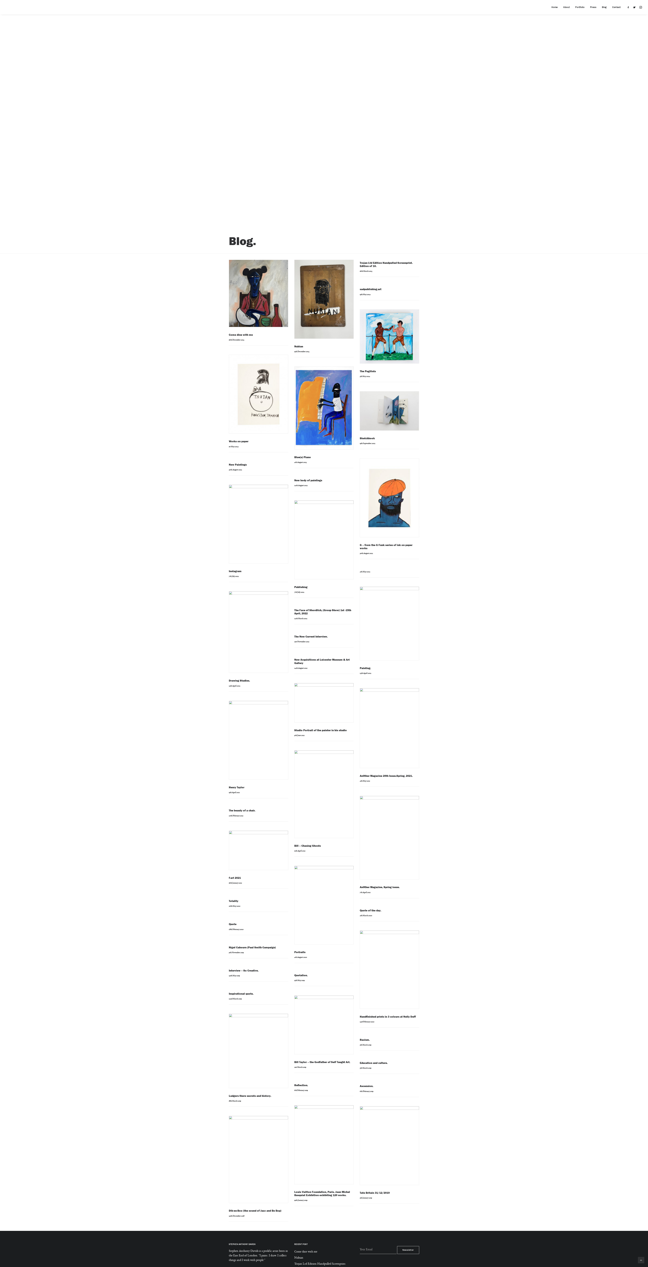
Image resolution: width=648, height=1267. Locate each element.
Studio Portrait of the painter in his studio (320, 730)
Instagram (235, 571)
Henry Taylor (236, 787)
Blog (604, 7)
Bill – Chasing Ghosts (307, 845)
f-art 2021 (235, 877)
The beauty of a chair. (242, 810)
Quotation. (301, 975)
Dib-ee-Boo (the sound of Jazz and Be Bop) (255, 1210)
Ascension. (366, 1086)
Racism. (365, 1039)
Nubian (298, 346)
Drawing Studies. (239, 680)
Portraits (299, 952)
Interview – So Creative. (244, 970)
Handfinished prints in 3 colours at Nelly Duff (388, 1016)
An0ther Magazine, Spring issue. (380, 887)
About (566, 7)
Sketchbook (367, 438)
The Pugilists (368, 371)
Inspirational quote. (241, 993)
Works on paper (238, 441)
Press (593, 7)
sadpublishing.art (370, 289)
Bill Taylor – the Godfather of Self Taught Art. (322, 1062)
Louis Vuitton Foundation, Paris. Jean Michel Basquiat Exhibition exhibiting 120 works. (322, 1193)
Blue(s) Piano (302, 457)
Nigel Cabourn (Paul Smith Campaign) (252, 947)
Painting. (365, 668)
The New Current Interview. (311, 636)
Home (554, 7)
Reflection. (301, 1085)
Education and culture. (374, 1063)
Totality (233, 901)
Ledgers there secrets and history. (250, 1095)
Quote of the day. (370, 910)
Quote (232, 924)
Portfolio (579, 7)
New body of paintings (308, 480)
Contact (616, 7)
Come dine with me (241, 334)
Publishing (300, 587)
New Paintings (238, 464)
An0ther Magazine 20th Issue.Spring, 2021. (386, 775)
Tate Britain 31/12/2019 (375, 1192)
